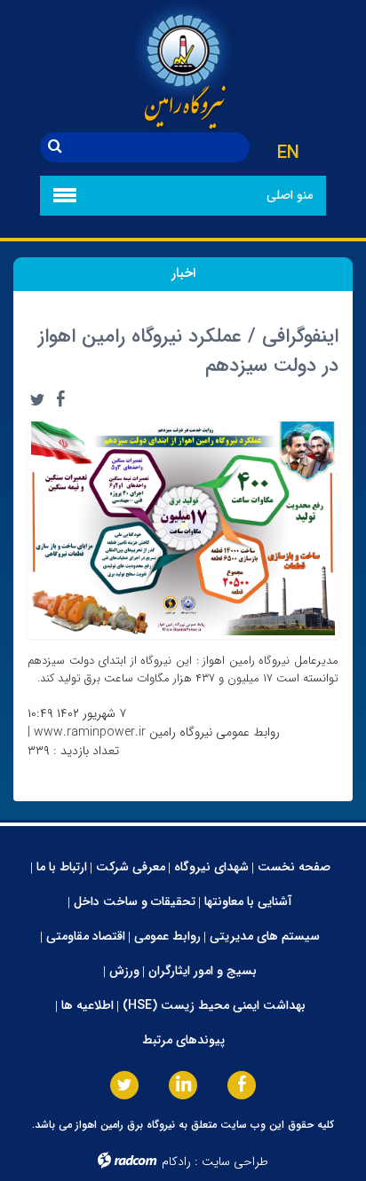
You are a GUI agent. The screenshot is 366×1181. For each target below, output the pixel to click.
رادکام (176, 1161)
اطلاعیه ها (87, 1005)
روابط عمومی (167, 936)
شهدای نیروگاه (211, 867)
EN (288, 153)
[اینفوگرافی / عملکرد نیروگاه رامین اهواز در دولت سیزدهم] (183, 528)
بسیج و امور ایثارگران (202, 970)
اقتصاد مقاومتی (85, 936)
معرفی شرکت (130, 867)
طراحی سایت (235, 1161)
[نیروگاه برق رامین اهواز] (183, 66)
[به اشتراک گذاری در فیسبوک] (60, 399)
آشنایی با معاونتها (248, 901)
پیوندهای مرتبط (183, 1040)
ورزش (124, 970)
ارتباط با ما (61, 867)
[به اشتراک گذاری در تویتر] (37, 399)
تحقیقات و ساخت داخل (134, 901)
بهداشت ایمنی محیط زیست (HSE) (214, 1005)
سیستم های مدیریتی (265, 936)
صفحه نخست (294, 867)
